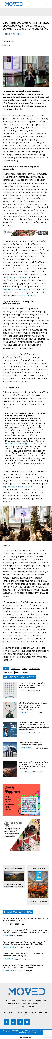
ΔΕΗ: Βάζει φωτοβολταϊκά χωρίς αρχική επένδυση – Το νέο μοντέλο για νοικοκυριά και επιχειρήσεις (26, 931)
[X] (10, 51)
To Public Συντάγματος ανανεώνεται (38, 902)
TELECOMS (25, 772)
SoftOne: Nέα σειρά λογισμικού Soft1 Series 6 (13, 885)
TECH (7, 34)
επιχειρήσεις (34, 668)
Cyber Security (10, 947)
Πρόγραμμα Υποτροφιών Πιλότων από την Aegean (30, 743)
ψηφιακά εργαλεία (21, 672)
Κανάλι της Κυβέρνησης (16, 277)
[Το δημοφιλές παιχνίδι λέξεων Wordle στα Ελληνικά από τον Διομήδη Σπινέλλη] (10, 690)
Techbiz (17, 34)
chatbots (15, 668)
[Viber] (39, 51)
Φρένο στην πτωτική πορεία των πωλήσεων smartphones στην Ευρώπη (23, 954)
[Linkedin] (22, 51)
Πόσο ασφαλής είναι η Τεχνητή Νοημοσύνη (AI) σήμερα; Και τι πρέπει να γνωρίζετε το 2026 (24, 943)
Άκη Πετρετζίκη (28, 295)
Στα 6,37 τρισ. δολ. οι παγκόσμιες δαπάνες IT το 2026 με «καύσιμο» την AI (25, 919)
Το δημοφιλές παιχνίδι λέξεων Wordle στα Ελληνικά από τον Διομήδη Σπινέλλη (33, 685)
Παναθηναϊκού (26, 289)
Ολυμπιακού (8, 289)
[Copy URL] (45, 51)
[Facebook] (5, 51)
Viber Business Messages (17, 443)
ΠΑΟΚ (44, 289)
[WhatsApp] (16, 51)
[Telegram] (34, 51)
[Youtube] (27, 1022)
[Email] (28, 51)
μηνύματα (8, 672)
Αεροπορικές (26, 748)
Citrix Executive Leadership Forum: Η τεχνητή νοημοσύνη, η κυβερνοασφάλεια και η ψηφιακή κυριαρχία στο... (34, 725)
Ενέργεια (24, 712)
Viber (24, 668)
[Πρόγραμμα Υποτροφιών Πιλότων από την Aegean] (10, 749)
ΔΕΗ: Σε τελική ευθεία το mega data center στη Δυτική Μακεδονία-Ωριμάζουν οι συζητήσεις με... (33, 706)
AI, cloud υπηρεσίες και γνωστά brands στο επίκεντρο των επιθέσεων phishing (23, 966)
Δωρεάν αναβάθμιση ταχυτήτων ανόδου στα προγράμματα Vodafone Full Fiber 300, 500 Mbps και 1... (34, 765)
